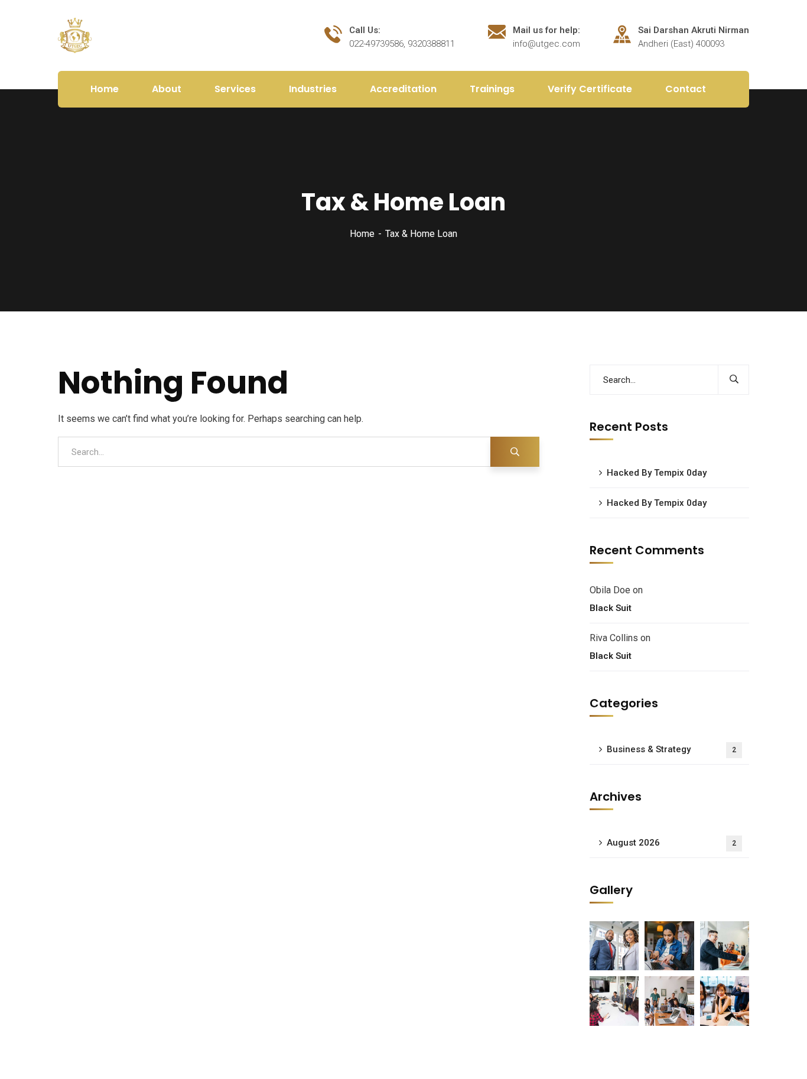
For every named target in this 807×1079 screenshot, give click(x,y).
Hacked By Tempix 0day (657, 472)
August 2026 (671, 842)
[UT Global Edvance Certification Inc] (75, 34)
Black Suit (611, 608)
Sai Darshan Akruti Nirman (693, 30)
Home (362, 233)
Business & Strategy (671, 749)
